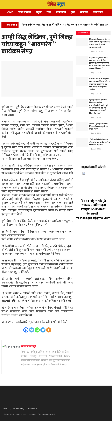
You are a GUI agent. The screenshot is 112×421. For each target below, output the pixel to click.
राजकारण (61, 12)
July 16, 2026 (96, 133)
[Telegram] (43, 329)
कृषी (73, 12)
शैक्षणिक (84, 12)
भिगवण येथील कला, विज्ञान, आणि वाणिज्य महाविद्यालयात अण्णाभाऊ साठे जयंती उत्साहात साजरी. (99, 43)
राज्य (49, 12)
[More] (48, 329)
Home (9, 12)
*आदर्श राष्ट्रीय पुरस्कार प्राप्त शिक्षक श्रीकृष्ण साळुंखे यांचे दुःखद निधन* (98, 126)
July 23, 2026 (96, 72)
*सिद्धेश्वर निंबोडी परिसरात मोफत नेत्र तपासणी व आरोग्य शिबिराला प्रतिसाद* (99, 142)
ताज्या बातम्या (24, 12)
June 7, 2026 (96, 148)
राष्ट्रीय (39, 12)
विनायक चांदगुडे (28, 346)
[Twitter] (31, 329)
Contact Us (32, 408)
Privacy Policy (18, 408)
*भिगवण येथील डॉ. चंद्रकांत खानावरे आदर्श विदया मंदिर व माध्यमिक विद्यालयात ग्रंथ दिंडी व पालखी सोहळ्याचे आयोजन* (99, 84)
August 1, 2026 (97, 51)
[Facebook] (25, 329)
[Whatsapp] (37, 329)
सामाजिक (98, 12)
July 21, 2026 (96, 93)
